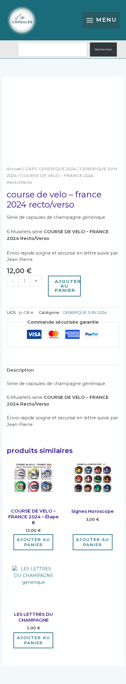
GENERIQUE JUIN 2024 (85, 312)
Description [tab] (20, 370)
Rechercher (103, 49)
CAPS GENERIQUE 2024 (50, 168)
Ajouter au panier (67, 286)
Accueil (14, 168)
